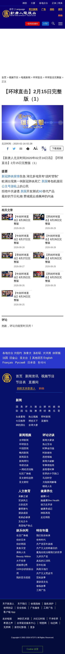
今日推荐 (20, 420)
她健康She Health (50, 500)
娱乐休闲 (22, 530)
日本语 (32, 362)
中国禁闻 (23, 448)
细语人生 (47, 486)
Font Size (35, 148)
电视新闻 (25, 77)
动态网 (54, 623)
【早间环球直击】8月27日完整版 (22, 258)
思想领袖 (47, 457)
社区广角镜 (25, 473)
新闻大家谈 (48, 440)
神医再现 (45, 513)
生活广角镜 (22, 535)
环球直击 (37, 77)
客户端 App (9, 612)
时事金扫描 (48, 448)
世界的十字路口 (50, 473)
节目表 (21, 382)
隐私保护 (49, 603)
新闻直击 (23, 457)
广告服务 (35, 607)
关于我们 (22, 603)
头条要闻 (20, 416)
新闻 (19, 400)
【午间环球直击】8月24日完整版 (22, 296)
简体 (60, 3)
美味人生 (21, 552)
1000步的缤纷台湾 (24, 571)
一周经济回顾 (26, 469)
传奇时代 (41, 539)
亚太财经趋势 (26, 478)
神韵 (24, 3)
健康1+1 (45, 496)
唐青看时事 (48, 469)
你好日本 (21, 539)
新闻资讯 (31, 376)
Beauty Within (23, 556)
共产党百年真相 (44, 544)
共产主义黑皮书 (44, 573)
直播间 (33, 382)
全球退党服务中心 (26, 623)
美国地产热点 (25, 525)
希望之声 (8, 623)
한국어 (42, 362)
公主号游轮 (9, 186)
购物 (41, 388)
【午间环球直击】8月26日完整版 (53, 239)
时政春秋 (47, 452)
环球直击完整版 (53, 77)
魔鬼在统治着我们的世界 (49, 552)
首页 (4, 77)
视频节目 (13, 77)
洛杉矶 (37, 353)
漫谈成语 (23, 513)
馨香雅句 (23, 508)
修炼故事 (41, 586)
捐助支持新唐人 (26, 388)
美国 (45, 181)
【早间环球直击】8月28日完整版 (53, 220)
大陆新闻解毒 (49, 482)
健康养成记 (46, 508)
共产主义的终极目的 (46, 548)
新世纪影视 (20, 627)
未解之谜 (23, 496)
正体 (54, 3)
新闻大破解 (48, 461)
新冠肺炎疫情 (11, 176)
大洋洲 (47, 353)
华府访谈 (23, 465)
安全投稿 (21, 607)
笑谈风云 (23, 500)
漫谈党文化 (42, 581)
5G (40, 191)
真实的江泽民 (43, 560)
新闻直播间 (33, 24)
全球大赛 (33, 425)
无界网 (7, 627)
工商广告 (41, 590)
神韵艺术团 (23, 618)
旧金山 (14, 357)
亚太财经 (23, 482)
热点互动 (47, 444)
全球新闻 (23, 440)
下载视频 (56, 148)
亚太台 (24, 357)
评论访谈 (48, 435)
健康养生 (47, 491)
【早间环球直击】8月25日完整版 (53, 277)
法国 (5, 357)
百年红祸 (41, 565)
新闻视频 (25, 435)
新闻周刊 (23, 461)
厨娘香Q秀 (22, 565)
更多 (32, 627)
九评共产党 (42, 556)
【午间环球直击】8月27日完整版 (22, 239)
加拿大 (28, 353)
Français (7, 362)
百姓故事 (41, 577)
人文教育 (24, 491)
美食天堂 (21, 548)
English (48, 357)
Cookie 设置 (32, 649)
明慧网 (43, 623)
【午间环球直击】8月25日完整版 (22, 277)
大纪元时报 (39, 618)
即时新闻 (45, 416)
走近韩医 (45, 517)
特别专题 (42, 530)
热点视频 (33, 416)
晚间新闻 (23, 452)
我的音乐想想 (23, 577)
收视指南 (35, 603)
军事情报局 (48, 465)
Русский (20, 362)
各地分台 (43, 3)
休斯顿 (56, 353)
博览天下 (33, 420)
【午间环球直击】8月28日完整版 (22, 220)
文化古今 (23, 521)
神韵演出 (20, 425)
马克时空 (47, 478)
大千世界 (21, 560)
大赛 (33, 3)
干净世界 (53, 618)
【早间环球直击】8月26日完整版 (53, 258)
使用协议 (8, 607)
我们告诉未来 (43, 535)
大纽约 (18, 353)
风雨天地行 (42, 569)
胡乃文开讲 (46, 504)
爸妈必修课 (24, 517)
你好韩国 (21, 544)
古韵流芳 (23, 504)
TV (46, 24)
